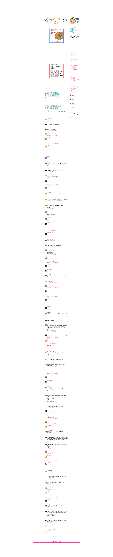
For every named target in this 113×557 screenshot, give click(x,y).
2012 (71, 53)
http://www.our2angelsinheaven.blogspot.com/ (56, 104)
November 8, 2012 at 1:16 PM (52, 241)
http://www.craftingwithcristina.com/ (54, 108)
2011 (71, 108)
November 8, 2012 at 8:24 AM (52, 143)
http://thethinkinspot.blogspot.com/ (53, 109)
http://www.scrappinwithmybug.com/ (55, 96)
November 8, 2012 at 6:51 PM (52, 321)
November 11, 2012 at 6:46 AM (52, 484)
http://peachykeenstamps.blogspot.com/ (58, 86)
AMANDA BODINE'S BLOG (63, 79)
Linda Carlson (49, 470)
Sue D (48, 339)
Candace (48, 524)
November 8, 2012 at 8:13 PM (52, 337)
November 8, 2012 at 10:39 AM (52, 190)
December (72, 54)
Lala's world (48, 375)
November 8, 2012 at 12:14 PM (52, 230)
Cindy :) (48, 179)
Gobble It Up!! (73, 64)
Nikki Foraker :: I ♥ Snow (74, 60)
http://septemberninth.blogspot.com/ (54, 92)
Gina (47, 137)
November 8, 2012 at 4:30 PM (52, 277)
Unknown (48, 173)
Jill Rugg (48, 123)
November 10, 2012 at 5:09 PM (52, 468)
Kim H (48, 289)
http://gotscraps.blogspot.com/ (54, 99)
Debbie (48, 462)
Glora (48, 244)
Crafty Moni (48, 394)
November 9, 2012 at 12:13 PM (52, 402)
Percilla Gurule (49, 455)
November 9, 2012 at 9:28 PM (52, 440)
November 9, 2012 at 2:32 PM (52, 418)
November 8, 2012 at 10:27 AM (52, 177)
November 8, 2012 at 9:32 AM (52, 166)
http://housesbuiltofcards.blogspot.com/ (55, 105)
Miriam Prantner (49, 239)
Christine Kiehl (49, 198)
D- (47, 386)
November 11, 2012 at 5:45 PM (52, 497)
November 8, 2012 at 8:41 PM (52, 343)
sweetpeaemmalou (49, 298)
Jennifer (48, 409)
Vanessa (48, 436)
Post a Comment (47, 532)
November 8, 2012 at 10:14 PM (52, 349)
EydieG (48, 499)
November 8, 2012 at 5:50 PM (52, 296)
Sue (47, 145)
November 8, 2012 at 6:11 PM (52, 316)
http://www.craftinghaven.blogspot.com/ (55, 103)
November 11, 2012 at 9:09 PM (52, 522)
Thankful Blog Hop (51, 113)
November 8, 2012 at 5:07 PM (52, 287)
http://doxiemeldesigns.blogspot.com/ (54, 93)
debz (47, 358)
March (72, 104)
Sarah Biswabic (49, 269)
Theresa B (48, 425)
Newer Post (46, 534)
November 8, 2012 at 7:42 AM (52, 130)
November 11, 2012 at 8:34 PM (52, 516)
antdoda (48, 319)
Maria (48, 264)
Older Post (66, 534)
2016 (71, 50)
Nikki (48, 420)
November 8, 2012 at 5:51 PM (52, 304)
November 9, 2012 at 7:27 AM (52, 366)
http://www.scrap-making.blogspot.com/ (55, 94)
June (72, 100)
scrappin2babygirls (49, 232)
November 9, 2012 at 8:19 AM (52, 378)
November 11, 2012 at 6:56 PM (52, 502)
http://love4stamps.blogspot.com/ (53, 90)
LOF (47, 504)
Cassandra (48, 510)
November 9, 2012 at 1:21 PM (52, 407)
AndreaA (48, 274)
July (71, 99)
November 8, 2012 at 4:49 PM (52, 282)
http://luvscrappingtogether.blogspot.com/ (55, 97)
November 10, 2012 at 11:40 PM (53, 478)
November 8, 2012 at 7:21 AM (52, 125)
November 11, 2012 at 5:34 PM (52, 489)
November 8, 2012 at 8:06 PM (52, 331)
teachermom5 (49, 380)
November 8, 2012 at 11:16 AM (52, 208)
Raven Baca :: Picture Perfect (74, 59)
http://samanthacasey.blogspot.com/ (55, 100)
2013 (71, 52)
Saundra (48, 156)
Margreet (48, 186)
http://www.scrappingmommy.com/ (54, 107)
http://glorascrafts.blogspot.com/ (55, 91)
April (72, 103)
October (72, 95)
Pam (47, 256)
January (72, 107)
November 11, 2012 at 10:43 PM (53, 530)
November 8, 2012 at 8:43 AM (52, 154)
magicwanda (48, 306)
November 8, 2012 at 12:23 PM (52, 237)
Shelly (48, 162)
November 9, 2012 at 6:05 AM (52, 360)
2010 (71, 110)
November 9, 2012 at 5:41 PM (52, 423)
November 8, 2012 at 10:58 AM (52, 201)
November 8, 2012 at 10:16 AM (52, 171)
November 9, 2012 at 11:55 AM (52, 391)
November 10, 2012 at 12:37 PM (53, 453)
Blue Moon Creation (49, 351)
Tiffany (48, 450)
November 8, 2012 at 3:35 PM (52, 262)
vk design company (59, 541)
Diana (48, 312)
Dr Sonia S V (49, 118)
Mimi (48, 210)
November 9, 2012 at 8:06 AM (52, 373)
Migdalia (48, 491)
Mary (48, 284)
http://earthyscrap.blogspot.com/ (54, 95)
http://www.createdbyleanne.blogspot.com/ (55, 106)
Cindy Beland (49, 430)
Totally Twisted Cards (50, 486)
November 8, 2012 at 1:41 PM (52, 246)
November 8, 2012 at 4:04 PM (52, 267)
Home (56, 534)
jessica (48, 222)
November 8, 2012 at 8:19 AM (52, 135)
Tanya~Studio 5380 (49, 333)
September (72, 96)
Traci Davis (48, 192)
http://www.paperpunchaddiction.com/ (53, 98)
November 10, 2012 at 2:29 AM (52, 448)
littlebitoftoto (49, 217)
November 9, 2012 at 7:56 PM (52, 428)
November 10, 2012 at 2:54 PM (52, 460)
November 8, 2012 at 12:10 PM (52, 215)
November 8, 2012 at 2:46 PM (52, 254)
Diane (48, 132)
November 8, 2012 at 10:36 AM (52, 184)
